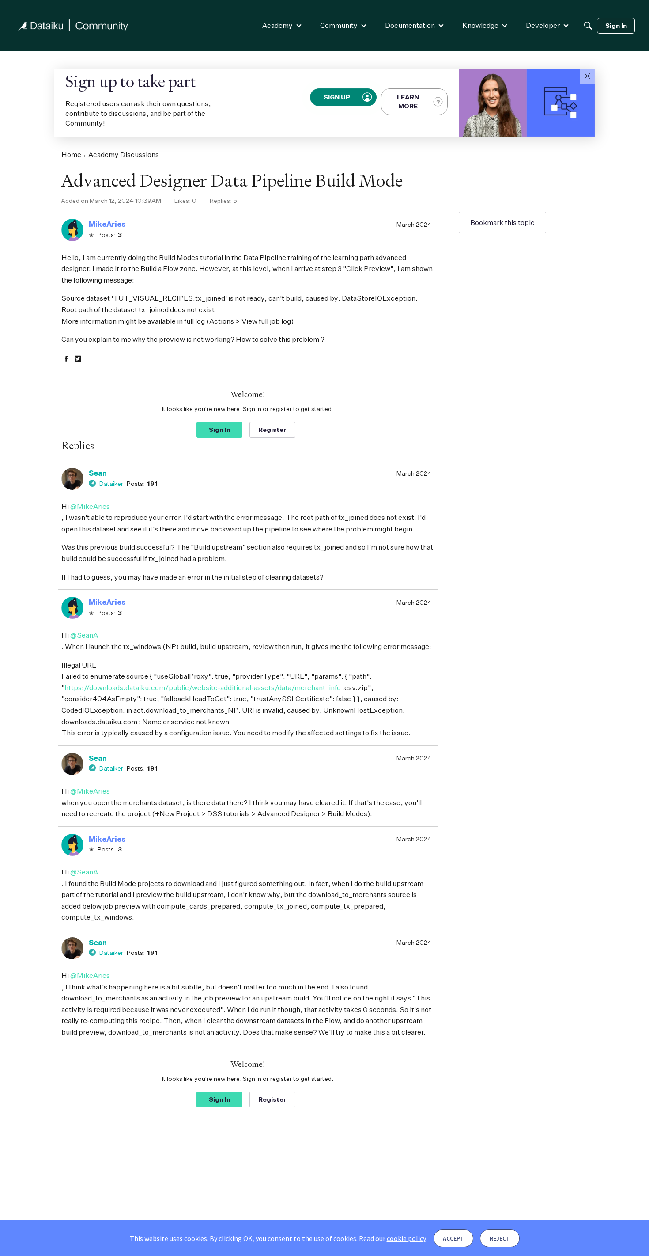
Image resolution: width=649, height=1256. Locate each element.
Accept (453, 1238)
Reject (500, 1238)
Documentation (410, 25)
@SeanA (84, 634)
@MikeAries (90, 506)
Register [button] (272, 429)
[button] (587, 76)
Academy (277, 25)
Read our (392, 1238)
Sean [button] (98, 473)
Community (339, 25)
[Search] (588, 26)
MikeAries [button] (107, 224)
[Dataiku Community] (73, 25)
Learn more (408, 101)
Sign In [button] (219, 429)
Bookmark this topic (502, 222)
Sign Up (337, 97)
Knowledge (480, 25)
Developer (543, 25)
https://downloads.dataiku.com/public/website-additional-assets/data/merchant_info (202, 687)
